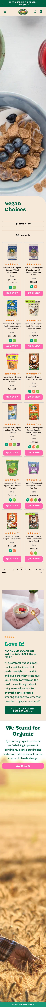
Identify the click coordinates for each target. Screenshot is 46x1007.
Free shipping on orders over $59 (23, 3)
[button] (35, 11)
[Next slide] (43, 4)
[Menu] (5, 11)
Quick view (12, 293)
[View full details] (12, 252)
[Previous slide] (3, 4)
